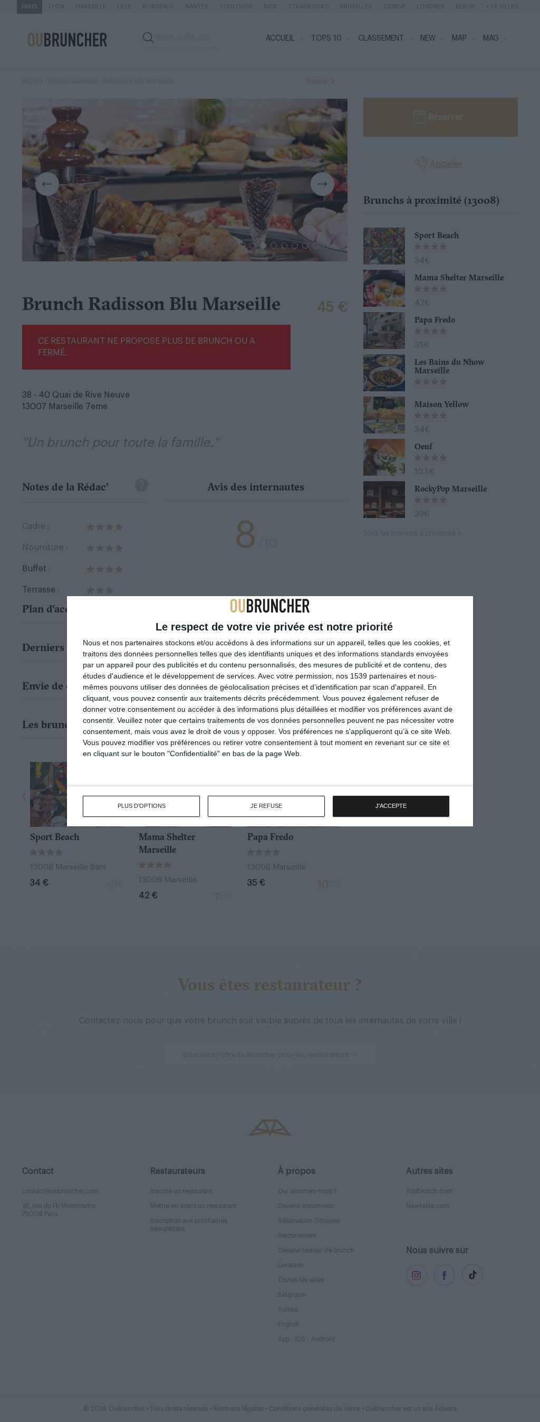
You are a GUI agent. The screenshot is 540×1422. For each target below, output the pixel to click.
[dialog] (270, 711)
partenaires (144, 642)
